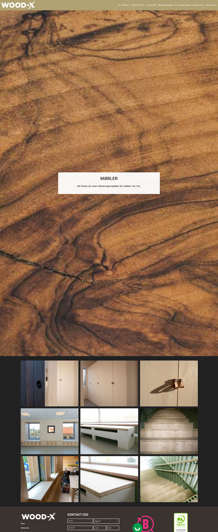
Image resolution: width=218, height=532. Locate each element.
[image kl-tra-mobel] (110, 384)
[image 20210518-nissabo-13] (110, 480)
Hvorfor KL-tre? (138, 5)
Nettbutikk (25, 528)
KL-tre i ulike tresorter (182, 5)
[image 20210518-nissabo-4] (170, 480)
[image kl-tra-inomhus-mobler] (50, 384)
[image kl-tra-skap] (170, 384)
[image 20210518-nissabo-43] (170, 432)
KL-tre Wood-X (124, 5)
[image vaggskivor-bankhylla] (50, 480)
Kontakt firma (211, 5)
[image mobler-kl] (50, 432)
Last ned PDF (151, 5)
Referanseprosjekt (165, 5)
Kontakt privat (198, 5)
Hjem (23, 524)
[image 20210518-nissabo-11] (110, 432)
